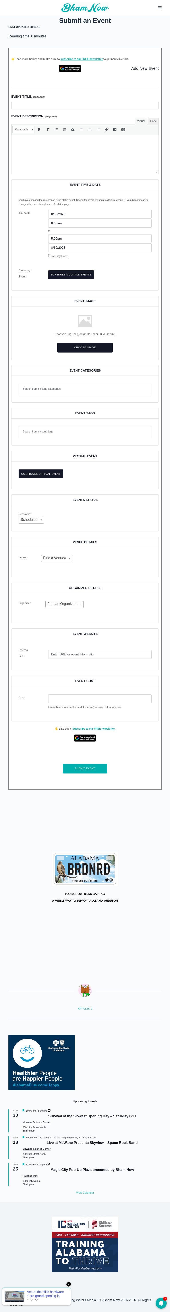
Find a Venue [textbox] (54, 558)
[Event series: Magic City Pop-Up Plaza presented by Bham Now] (48, 1164)
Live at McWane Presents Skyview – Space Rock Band (92, 1143)
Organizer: (25, 603)
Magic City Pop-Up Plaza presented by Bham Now (92, 1170)
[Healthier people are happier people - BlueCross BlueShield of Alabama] (41, 1062)
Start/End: (24, 212)
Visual (141, 121)
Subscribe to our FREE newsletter (93, 728)
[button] (23, 129)
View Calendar (85, 1192)
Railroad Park (30, 1175)
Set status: (25, 514)
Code (153, 121)
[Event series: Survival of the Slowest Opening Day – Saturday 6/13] (49, 1110)
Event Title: (28, 96)
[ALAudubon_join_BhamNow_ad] (85, 820)
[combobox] (31, 520)
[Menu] (160, 8)
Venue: (23, 557)
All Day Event (60, 256)
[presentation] (24, 129)
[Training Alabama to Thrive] (85, 1244)
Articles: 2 (85, 1008)
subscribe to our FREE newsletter (81, 59)
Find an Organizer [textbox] (62, 604)
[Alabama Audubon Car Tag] (85, 879)
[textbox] (86, 389)
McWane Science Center (36, 1122)
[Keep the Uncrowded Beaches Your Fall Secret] (85, 1301)
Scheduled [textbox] (29, 519)
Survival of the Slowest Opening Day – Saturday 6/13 (92, 1116)
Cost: (22, 697)
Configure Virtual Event (41, 474)
